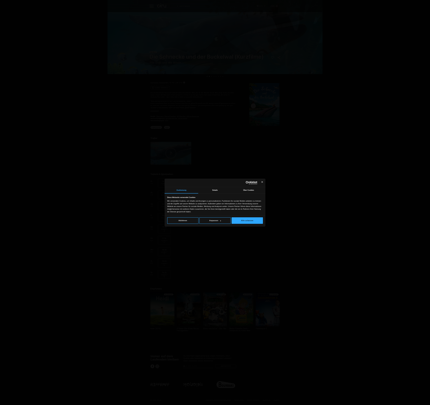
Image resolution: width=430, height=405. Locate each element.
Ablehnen (182, 220)
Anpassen (213, 220)
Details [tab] (215, 190)
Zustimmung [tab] (181, 190)
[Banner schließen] (262, 182)
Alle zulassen (247, 220)
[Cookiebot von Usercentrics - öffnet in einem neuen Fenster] (247, 182)
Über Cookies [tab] (248, 190)
